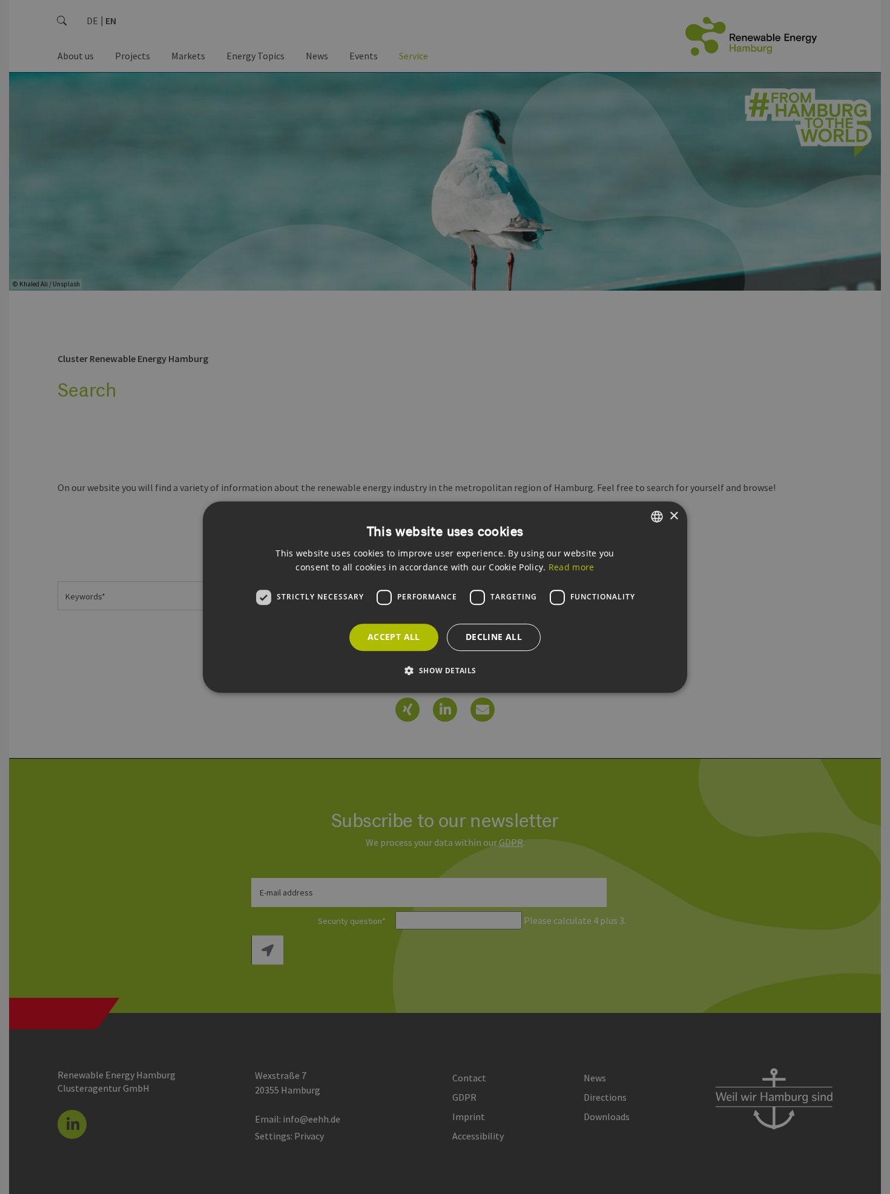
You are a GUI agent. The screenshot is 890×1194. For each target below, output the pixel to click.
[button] (445, 670)
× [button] (673, 516)
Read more (572, 567)
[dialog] (445, 597)
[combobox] (657, 516)
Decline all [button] (494, 636)
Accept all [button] (394, 636)
